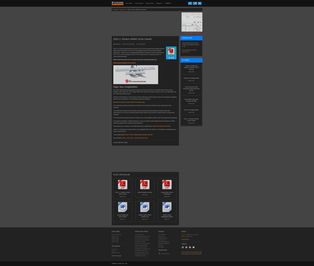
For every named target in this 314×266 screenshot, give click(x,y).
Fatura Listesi (115, 240)
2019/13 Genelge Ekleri (191, 78)
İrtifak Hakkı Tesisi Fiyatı (141, 250)
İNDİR (172, 58)
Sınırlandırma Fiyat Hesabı (142, 240)
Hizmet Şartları (193, 253)
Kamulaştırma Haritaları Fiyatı (142, 248)
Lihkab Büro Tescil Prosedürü (167, 193)
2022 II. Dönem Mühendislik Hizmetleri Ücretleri (139, 134)
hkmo (124, 138)
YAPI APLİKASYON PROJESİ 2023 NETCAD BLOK (191, 88)
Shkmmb (118, 44)
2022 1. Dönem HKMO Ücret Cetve (122, 193)
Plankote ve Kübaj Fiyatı (141, 245)
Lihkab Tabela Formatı (145, 192)
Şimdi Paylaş (185, 51)
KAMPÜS (168, 3)
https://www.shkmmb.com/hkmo (162, 126)
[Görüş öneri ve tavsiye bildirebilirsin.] (193, 247)
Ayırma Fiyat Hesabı (140, 241)
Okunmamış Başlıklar (163, 241)
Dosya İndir (123, 9)
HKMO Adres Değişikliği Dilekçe (167, 216)
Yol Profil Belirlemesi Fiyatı (142, 254)
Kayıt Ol (114, 251)
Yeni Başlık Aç (161, 240)
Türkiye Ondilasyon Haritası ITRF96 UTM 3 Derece (191, 67)
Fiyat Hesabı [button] (139, 3)
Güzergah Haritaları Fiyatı (141, 252)
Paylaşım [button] (159, 3)
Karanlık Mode (165, 253)
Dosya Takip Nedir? (117, 234)
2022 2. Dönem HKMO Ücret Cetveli (132, 39)
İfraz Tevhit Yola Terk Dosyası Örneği (191, 100)
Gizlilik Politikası (185, 253)
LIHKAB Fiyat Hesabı (140, 255)
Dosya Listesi (115, 236)
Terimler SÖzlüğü (162, 238)
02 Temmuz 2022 (129, 44)
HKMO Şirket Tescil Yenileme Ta (145, 216)
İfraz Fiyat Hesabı (139, 234)
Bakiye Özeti (115, 241)
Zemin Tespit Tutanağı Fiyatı (142, 243)
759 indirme (141, 44)
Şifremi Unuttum (116, 252)
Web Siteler (161, 247)
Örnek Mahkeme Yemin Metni (122, 216)
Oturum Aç (114, 249)
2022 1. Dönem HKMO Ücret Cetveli (191, 119)
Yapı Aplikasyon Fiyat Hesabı (142, 236)
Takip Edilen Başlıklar (163, 243)
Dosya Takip (150, 3)
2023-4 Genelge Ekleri (191, 110)
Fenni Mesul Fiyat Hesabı (141, 238)
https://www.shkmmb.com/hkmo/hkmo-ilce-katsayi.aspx (129, 102)
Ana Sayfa (129, 3)
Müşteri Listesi (115, 238)
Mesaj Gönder (185, 239)
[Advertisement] (145, 23)
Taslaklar (160, 245)
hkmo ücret (130, 138)
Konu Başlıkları (162, 234)
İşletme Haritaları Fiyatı (141, 247)
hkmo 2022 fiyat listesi (141, 138)
